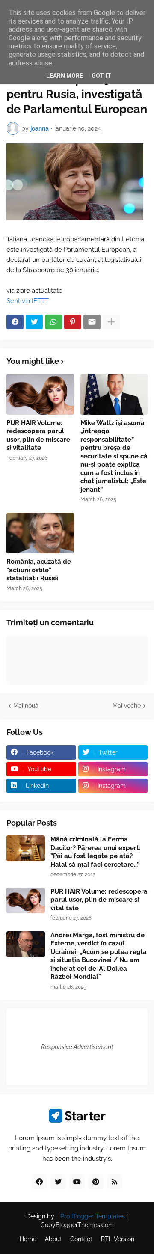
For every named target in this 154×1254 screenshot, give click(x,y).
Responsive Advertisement (77, 1046)
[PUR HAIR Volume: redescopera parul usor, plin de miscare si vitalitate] (40, 394)
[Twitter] (34, 322)
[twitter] (58, 1181)
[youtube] (77, 1181)
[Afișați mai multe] (111, 322)
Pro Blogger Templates (92, 1216)
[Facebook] (15, 322)
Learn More (64, 75)
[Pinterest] (72, 322)
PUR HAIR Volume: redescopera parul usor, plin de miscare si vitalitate (38, 435)
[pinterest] (96, 1181)
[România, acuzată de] (40, 533)
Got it (101, 75)
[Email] (92, 322)
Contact (81, 1239)
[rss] (114, 1181)
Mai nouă (25, 705)
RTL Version (117, 1239)
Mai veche (127, 705)
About (53, 1239)
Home (28, 1239)
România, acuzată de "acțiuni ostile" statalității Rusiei (38, 570)
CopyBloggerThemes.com (77, 1224)
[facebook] (39, 1181)
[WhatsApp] (53, 322)
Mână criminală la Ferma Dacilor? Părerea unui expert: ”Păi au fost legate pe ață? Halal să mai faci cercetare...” (95, 851)
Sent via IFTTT (27, 301)
